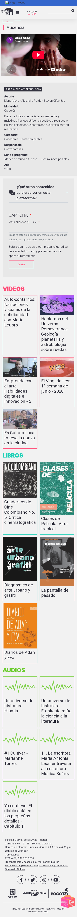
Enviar (21, 264)
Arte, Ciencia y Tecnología (23, 89)
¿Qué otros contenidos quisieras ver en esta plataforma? (35, 192)
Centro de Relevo (15, 869)
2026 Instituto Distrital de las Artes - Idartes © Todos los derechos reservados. (38, 910)
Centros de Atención (16, 850)
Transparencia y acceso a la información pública (32, 862)
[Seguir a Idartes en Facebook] (21, 879)
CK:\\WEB (32, 11)
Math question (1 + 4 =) (23, 222)
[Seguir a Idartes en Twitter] (32, 879)
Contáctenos (12, 854)
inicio (8, 21)
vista (20, 325)
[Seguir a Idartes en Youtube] (55, 879)
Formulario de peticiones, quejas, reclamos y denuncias (36, 865)
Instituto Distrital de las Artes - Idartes (26, 839)
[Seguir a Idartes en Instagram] (44, 879)
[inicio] (7, 11)
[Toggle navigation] (17, 12)
